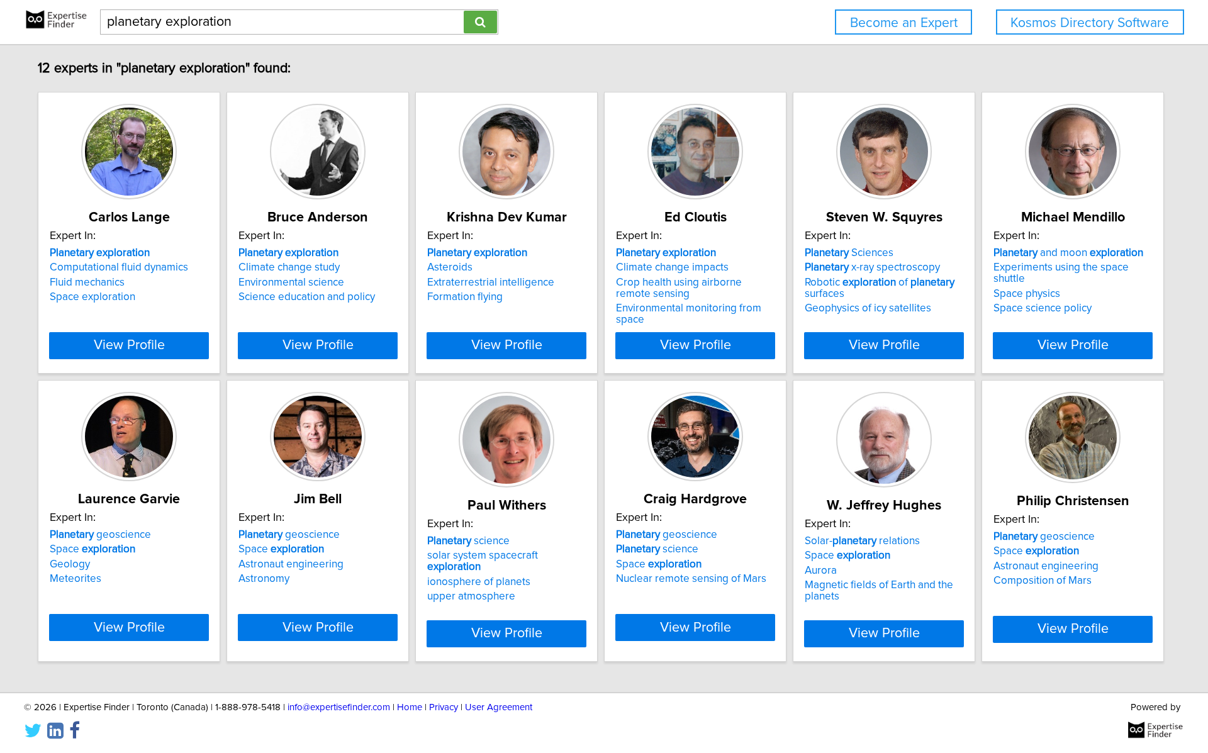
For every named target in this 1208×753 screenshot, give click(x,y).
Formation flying (465, 297)
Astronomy (263, 578)
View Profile (129, 345)
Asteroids (450, 267)
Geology (70, 564)
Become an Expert (904, 23)
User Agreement (498, 707)
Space (92, 549)
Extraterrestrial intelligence (490, 282)
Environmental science (291, 282)
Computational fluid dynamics (119, 267)
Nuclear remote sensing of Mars (691, 578)
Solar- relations (862, 541)
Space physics (1026, 293)
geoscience (100, 534)
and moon (1068, 253)
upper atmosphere (471, 596)
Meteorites (75, 578)
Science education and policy (306, 297)
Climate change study (289, 267)
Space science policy (1042, 308)
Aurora (821, 570)
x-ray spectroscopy (872, 267)
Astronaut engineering (291, 564)
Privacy (443, 707)
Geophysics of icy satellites (868, 308)
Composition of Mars (1042, 580)
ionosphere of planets (478, 582)
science (468, 541)
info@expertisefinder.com (339, 707)
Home (409, 707)
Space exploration (92, 297)
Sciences (849, 253)
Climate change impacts (672, 267)
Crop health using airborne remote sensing (679, 288)
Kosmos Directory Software (1089, 23)
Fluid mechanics (87, 282)
